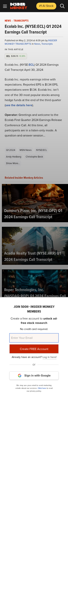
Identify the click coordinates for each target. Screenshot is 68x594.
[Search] (62, 6)
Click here (42, 388)
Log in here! (49, 357)
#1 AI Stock (46, 6)
